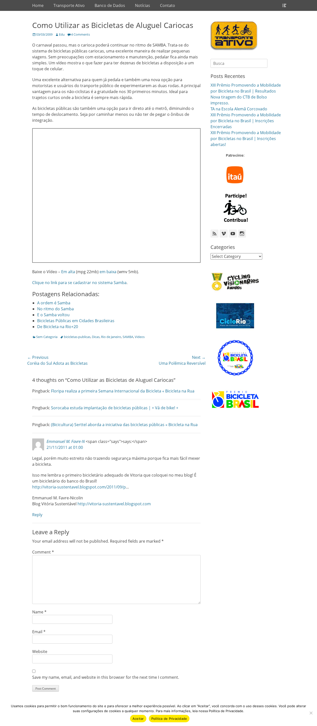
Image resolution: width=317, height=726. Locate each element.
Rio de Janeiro (111, 337)
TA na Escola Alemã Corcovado (239, 109)
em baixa (108, 271)
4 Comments (80, 34)
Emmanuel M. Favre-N (66, 441)
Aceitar (138, 719)
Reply (37, 514)
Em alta (68, 271)
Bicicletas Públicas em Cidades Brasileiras (75, 320)
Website (39, 651)
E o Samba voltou (53, 314)
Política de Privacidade (169, 719)
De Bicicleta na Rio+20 (57, 326)
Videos (140, 337)
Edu (62, 34)
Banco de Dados (110, 5)
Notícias (142, 5)
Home (38, 5)
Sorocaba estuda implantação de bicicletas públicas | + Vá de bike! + (114, 408)
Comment (43, 552)
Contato (167, 5)
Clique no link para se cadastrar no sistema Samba (79, 282)
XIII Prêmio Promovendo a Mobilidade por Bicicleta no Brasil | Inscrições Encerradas (246, 120)
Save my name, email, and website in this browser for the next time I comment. (105, 677)
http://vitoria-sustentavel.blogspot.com (114, 504)
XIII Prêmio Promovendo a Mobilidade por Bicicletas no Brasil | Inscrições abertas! (246, 138)
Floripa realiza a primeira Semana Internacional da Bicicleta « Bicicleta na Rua (122, 391)
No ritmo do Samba (55, 309)
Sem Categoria (46, 337)
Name (39, 612)
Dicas (96, 337)
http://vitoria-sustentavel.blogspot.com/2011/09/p (79, 487)
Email (39, 631)
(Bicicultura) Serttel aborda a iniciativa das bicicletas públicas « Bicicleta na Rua (124, 424)
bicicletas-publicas (77, 337)
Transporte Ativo (69, 5)
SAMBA (128, 337)
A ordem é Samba (53, 303)
